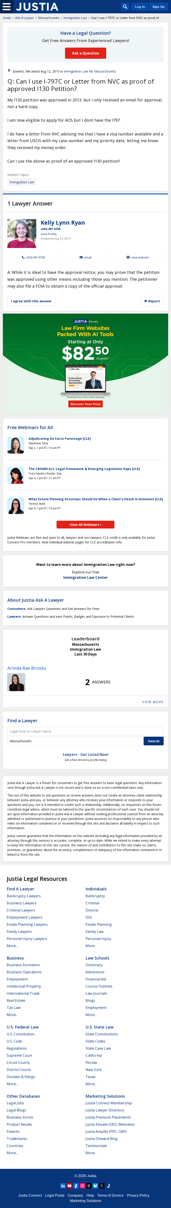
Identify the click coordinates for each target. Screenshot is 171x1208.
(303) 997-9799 (50, 229)
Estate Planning (99, 924)
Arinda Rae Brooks (26, 668)
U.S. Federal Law (23, 1027)
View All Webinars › (86, 524)
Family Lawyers (19, 931)
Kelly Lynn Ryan (63, 222)
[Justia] (37, 7)
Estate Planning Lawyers (27, 924)
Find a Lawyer (22, 721)
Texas (91, 1076)
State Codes (95, 1041)
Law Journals (96, 993)
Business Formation (23, 964)
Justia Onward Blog (102, 1138)
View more (153, 702)
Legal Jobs (15, 1103)
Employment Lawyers (24, 917)
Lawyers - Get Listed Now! (85, 754)
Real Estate (16, 1000)
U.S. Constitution (21, 1034)
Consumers (16, 609)
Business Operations (24, 972)
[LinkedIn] (63, 1185)
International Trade (23, 993)
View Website (140, 257)
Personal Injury (98, 938)
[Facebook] (76, 1185)
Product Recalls (19, 1124)
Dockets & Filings (21, 1076)
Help (90, 1195)
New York (94, 1069)
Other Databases (23, 1096)
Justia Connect (30, 1195)
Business (15, 958)
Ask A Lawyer (24, 18)
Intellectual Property (24, 986)
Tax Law (13, 1007)
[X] (101, 1185)
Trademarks (17, 1138)
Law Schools (97, 958)
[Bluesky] (95, 1185)
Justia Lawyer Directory (105, 1110)
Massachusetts (48, 18)
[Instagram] (82, 1185)
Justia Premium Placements (108, 1117)
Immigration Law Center (85, 577)
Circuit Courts (18, 1062)
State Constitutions (102, 1034)
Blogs (90, 1000)
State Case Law (98, 1048)
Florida (91, 1062)
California (94, 1055)
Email (88, 257)
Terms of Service (110, 1195)
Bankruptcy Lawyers (24, 895)
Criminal (92, 903)
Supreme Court (19, 1055)
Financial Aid (96, 979)
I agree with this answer (31, 301)
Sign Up (159, 6)
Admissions (95, 972)
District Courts (19, 1069)
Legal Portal (54, 1195)
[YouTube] (69, 1185)
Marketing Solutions (105, 1096)
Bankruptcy (95, 895)
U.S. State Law (100, 1027)
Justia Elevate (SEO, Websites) (110, 1124)
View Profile (49, 234)
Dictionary (94, 964)
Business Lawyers (22, 903)
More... (12, 945)
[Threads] (89, 1185)
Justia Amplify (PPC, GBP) (106, 1131)
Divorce (92, 910)
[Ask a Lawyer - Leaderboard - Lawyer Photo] (16, 682)
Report (153, 301)
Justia (7, 18)
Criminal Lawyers (21, 910)
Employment (17, 979)
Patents (13, 1131)
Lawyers (14, 616)
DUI (89, 917)
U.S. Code (14, 1041)
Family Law (95, 931)
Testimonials (96, 1145)
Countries (15, 1145)
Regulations (17, 1048)
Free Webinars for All (30, 427)
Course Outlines (99, 986)
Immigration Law (75, 18)
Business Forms (20, 1117)
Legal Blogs (16, 1110)
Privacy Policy (138, 1195)
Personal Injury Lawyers (27, 938)
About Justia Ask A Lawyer (35, 600)
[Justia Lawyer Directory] (108, 1185)
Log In (140, 6)
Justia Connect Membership (109, 1103)
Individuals (96, 888)
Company (75, 1195)
